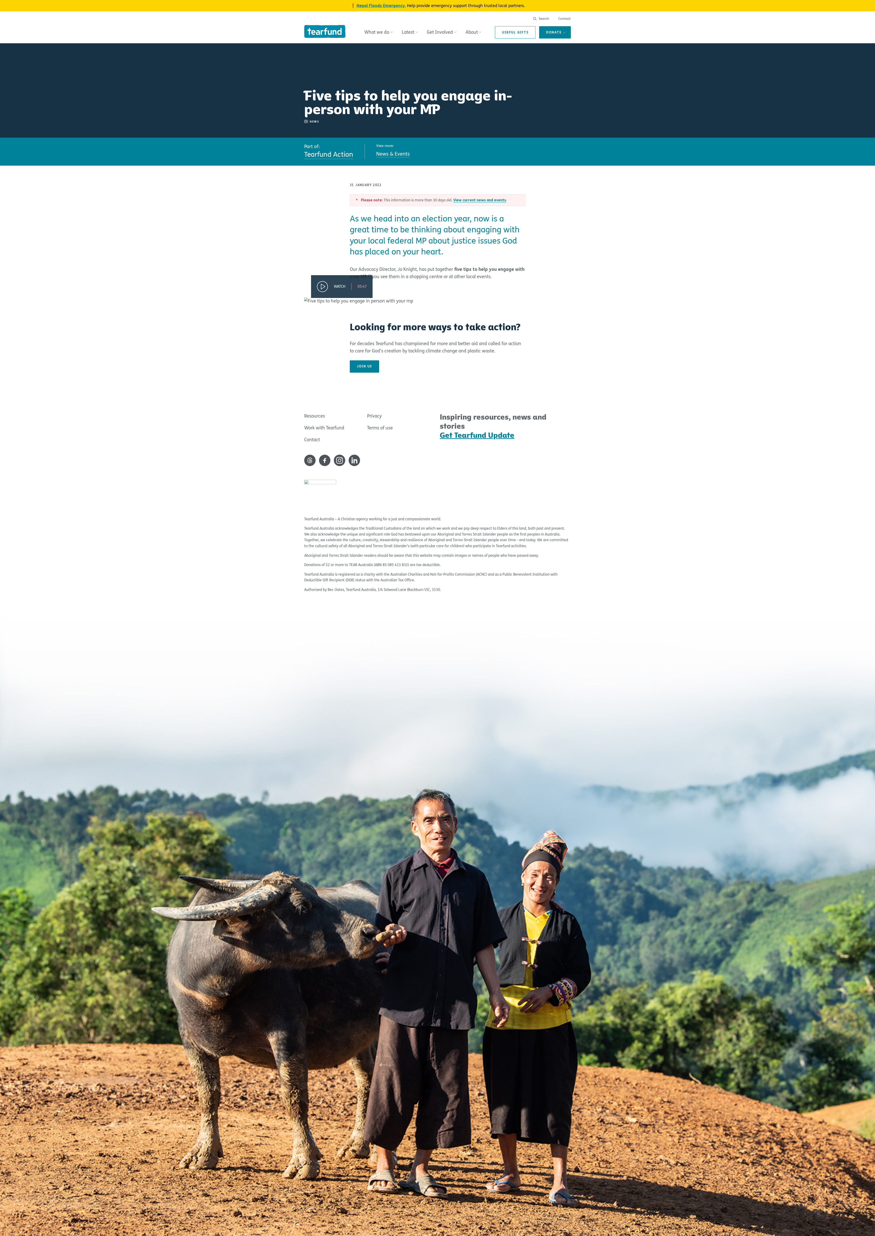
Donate (553, 32)
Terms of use (380, 428)
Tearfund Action (328, 154)
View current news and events (479, 200)
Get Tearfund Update (477, 435)
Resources (314, 416)
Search (543, 19)
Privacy (374, 416)
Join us (364, 366)
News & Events (393, 154)
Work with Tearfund (324, 428)
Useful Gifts (515, 32)
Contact (564, 19)
